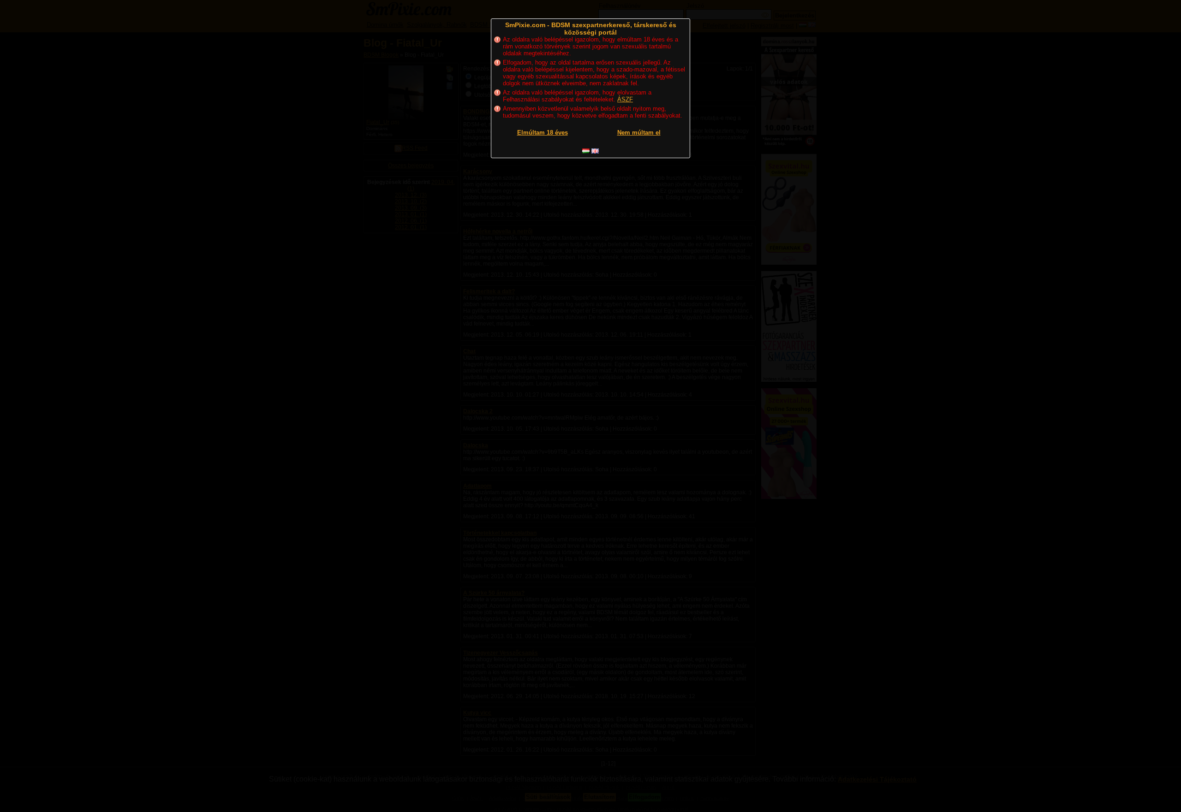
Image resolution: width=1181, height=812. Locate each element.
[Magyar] (586, 151)
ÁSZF (625, 99)
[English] (595, 151)
